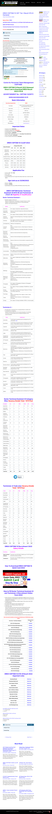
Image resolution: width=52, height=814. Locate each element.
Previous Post (8, 737)
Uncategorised (41, 96)
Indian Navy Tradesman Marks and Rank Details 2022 (26, 748)
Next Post (29, 737)
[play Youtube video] (28, 579)
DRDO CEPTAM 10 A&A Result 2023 (11, 708)
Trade (16, 320)
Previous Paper (42, 87)
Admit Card (39, 2)
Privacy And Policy (40, 812)
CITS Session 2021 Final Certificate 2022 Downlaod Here (25, 791)
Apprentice (28, 2)
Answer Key (41, 78)
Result (43, 2)
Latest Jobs (22, 2)
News (40, 85)
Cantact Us (35, 811)
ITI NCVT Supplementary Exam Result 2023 (10, 777)
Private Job (33, 2)
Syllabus (40, 94)
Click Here (29, 679)
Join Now (31, 32)
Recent (40, 91)
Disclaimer (40, 811)
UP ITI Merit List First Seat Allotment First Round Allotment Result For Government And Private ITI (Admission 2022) (9, 749)
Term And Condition (46, 811)
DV (39, 82)
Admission (41, 75)
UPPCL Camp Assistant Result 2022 (10, 791)
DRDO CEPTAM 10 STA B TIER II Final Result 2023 (12, 718)
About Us (30, 811)
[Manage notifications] (49, 812)
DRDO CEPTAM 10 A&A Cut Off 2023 (9, 713)
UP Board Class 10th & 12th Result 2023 (25, 777)
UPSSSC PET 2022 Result (25, 762)
